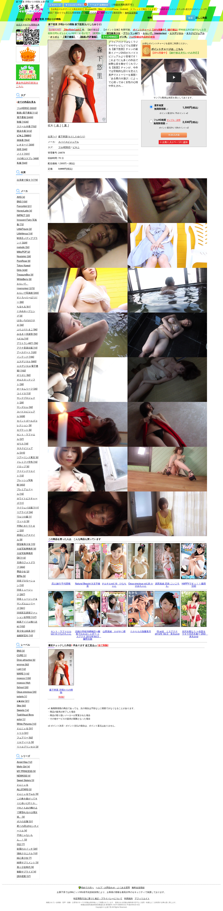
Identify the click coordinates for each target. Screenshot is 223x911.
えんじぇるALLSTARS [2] (24, 787)
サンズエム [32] (25, 407)
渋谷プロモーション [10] (26, 583)
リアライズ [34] (25, 512)
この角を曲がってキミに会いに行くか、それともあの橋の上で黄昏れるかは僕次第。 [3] (27, 807)
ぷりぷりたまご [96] (27, 329)
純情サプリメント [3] (27, 862)
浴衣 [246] (22, 149)
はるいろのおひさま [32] (26, 322)
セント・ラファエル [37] (26, 437)
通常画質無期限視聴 (161, 107)
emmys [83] (23, 664)
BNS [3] (21, 650)
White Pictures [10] (26, 723)
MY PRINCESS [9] (26, 771)
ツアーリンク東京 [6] (27, 457)
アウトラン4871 (131, 33)
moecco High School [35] (23, 685)
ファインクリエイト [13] (26, 473)
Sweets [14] (23, 710)
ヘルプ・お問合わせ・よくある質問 (113, 887)
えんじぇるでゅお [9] (27, 794)
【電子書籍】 (69, 36)
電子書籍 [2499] (25, 117)
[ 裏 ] (65, 125)
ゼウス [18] (22, 443)
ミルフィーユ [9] (25, 742)
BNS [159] (22, 201)
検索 (150, 17)
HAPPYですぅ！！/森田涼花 (194, 585)
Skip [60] (21, 705)
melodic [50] (23, 247)
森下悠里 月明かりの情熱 (61, 691)
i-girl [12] (21, 669)
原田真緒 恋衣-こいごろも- (167, 585)
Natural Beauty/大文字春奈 (87, 585)
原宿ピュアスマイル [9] (26, 537)
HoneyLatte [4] (24, 210)
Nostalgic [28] (24, 256)
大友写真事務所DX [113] (25, 555)
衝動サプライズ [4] (26, 871)
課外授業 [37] (24, 876)
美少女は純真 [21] (26, 630)
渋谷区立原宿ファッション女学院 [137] (27, 615)
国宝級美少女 (113, 33)
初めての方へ (92, 12)
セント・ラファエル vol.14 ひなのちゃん (61, 632)
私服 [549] (22, 162)
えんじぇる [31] (25, 728)
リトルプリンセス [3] (27, 746)
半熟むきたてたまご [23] (26, 528)
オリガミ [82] (24, 375)
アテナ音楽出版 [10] (27, 347)
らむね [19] (22, 338)
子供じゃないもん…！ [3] (25, 837)
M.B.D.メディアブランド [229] (27, 240)
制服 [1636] (23, 121)
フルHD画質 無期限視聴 (167, 121)
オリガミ (54, 36)
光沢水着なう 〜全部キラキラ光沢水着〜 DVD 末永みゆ (195, 634)
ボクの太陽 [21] (25, 821)
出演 (52, 136)
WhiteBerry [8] (24, 279)
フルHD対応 (64, 147)
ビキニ (28, 19)
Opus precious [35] (26, 691)
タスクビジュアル (195, 33)
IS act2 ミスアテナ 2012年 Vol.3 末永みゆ (167, 632)
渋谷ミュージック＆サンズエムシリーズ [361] (27, 603)
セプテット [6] (24, 429)
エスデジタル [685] (26, 361)
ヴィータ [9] (23, 521)
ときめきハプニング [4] (26, 313)
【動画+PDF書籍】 (88, 36)
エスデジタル (176, 33)
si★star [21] (23, 701)
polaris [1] (22, 696)
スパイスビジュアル (68, 141)
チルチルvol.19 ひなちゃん (114, 585)
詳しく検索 (201, 17)
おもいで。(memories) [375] (26, 286)
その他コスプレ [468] (28, 158)
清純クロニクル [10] (27, 853)
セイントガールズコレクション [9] (27, 423)
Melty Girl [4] (23, 766)
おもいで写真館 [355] (28, 292)
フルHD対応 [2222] (26, 108)
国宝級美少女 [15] (26, 544)
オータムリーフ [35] (27, 388)
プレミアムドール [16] (25, 491)
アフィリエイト (142, 898)
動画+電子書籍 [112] (27, 112)
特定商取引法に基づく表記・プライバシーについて (97, 898)
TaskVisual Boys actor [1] (25, 717)
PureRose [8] (23, 260)
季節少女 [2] (23, 571)
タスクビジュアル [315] (25, 450)
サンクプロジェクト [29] (26, 400)
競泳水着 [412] (24, 130)
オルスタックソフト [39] (26, 382)
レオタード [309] (25, 144)
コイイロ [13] (24, 393)
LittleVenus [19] (24, 233)
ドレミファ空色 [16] (27, 461)
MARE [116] (23, 673)
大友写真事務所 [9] (26, 548)
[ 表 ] (57, 125)
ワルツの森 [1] (24, 516)
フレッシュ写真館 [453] (25, 482)
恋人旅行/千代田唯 (61, 583)
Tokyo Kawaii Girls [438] (23, 268)
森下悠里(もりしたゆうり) (71, 136)
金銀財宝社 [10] (25, 635)
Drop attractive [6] (26, 659)
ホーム (19, 19)
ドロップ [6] (23, 466)
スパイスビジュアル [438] (26, 414)
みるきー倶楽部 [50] (27, 334)
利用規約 (128, 898)
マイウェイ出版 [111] (28, 507)
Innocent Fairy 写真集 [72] (27, 222)
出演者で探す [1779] (27, 179)
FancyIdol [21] (24, 206)
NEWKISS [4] (23, 775)
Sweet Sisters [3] (25, 780)
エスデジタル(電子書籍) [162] (27, 368)
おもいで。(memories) (155, 33)
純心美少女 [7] (24, 857)
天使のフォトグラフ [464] (26, 564)
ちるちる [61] (24, 306)
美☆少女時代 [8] (25, 867)
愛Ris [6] (21, 576)
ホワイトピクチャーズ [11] (27, 501)
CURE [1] (21, 655)
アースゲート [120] (26, 352)
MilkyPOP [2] (23, 251)
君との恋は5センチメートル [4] (28, 828)
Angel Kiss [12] (24, 762)
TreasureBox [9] (25, 274)
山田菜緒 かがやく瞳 (114, 631)
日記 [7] (21, 844)
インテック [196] (25, 356)
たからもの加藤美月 (140, 631)
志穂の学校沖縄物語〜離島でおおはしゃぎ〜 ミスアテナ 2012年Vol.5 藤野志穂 (88, 635)
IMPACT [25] (23, 215)
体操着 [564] (23, 140)
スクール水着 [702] (26, 126)
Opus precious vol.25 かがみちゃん (140, 585)
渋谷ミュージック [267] (25, 592)
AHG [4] (21, 197)
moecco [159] (24, 678)
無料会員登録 (131, 12)
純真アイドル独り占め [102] (27, 624)
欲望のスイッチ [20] (27, 848)
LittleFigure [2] (24, 228)
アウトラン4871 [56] (27, 343)
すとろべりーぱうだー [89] (27, 300)
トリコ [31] (22, 733)
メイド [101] (23, 153)
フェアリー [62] (25, 737)
